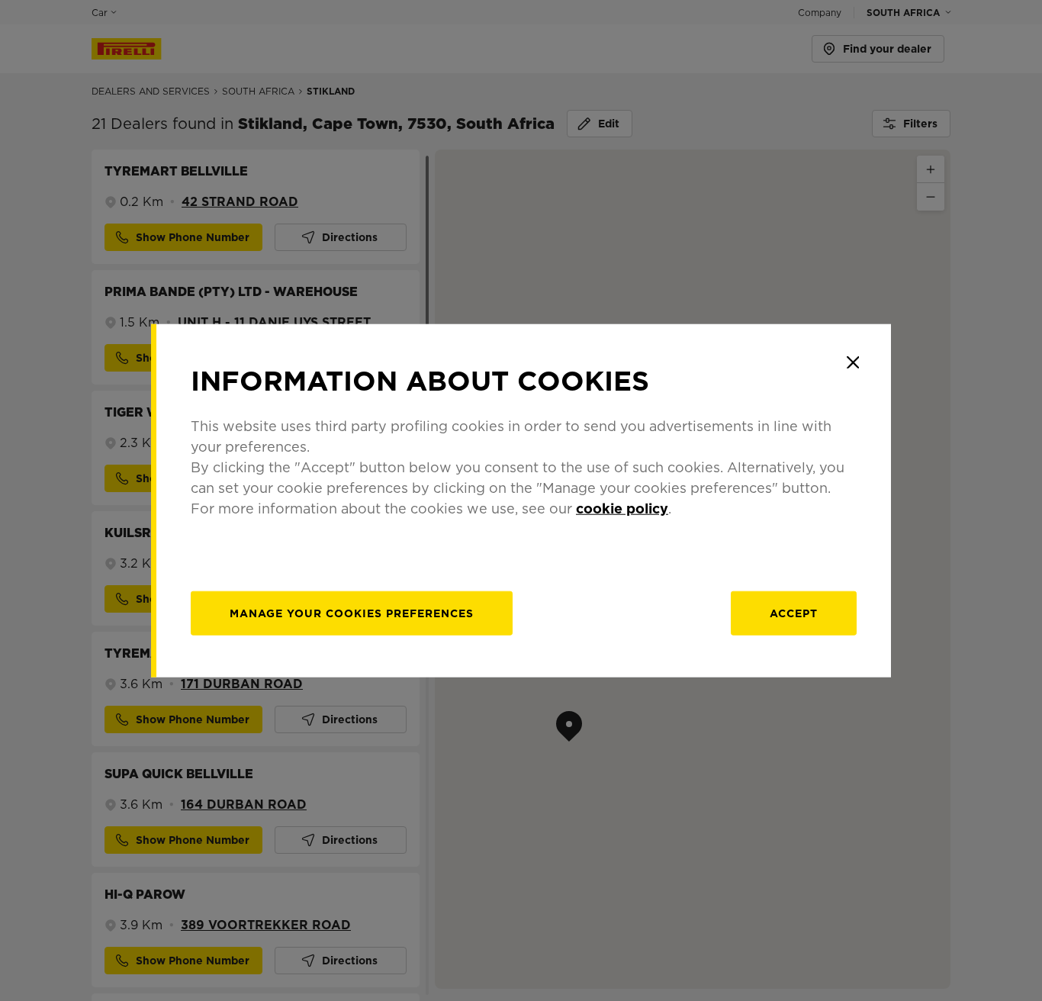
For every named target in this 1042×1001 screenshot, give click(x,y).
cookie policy (622, 508)
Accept (794, 613)
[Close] (853, 362)
